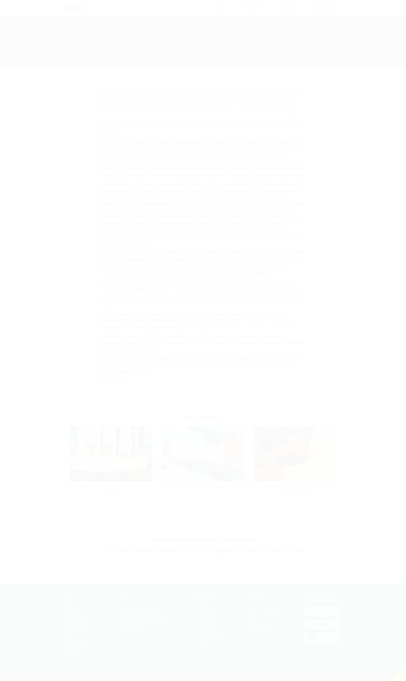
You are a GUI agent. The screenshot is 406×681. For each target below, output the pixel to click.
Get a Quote (258, 617)
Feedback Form (261, 626)
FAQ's (222, 559)
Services (250, 8)
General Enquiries (263, 609)
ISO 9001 (205, 609)
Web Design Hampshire (325, 676)
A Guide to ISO (77, 643)
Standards (286, 8)
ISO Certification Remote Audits (143, 617)
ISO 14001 (206, 617)
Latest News (75, 626)
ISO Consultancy (130, 626)
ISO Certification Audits (136, 609)
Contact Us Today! (195, 559)
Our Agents (75, 617)
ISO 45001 (206, 626)
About (219, 8)
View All (204, 643)
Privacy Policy (77, 652)
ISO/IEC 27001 (210, 635)
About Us (73, 609)
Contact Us (324, 8)
